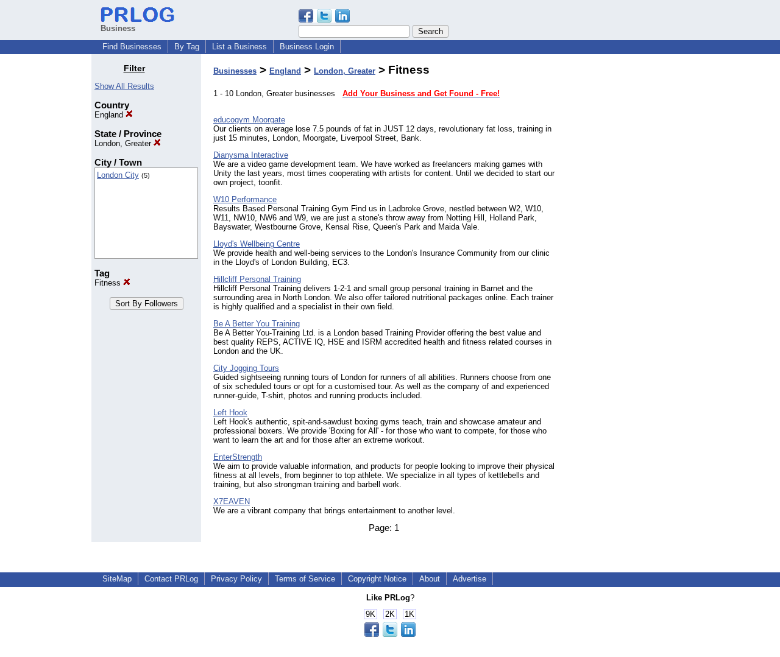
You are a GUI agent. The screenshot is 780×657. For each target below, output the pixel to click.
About (429, 578)
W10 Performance (245, 199)
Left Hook (230, 412)
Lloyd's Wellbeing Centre (256, 243)
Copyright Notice (377, 578)
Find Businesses (131, 46)
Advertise (469, 578)
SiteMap (117, 578)
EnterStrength (237, 457)
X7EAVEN (231, 501)
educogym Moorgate (249, 119)
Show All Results (124, 86)
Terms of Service (305, 578)
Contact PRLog (171, 578)
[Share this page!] (324, 19)
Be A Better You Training (256, 323)
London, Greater (124, 143)
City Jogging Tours (246, 368)
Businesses (235, 71)
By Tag (186, 46)
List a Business (239, 46)
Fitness (108, 282)
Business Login (307, 46)
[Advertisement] (626, 246)
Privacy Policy (236, 578)
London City (118, 175)
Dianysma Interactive (250, 155)
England (110, 114)
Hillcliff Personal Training (257, 279)
